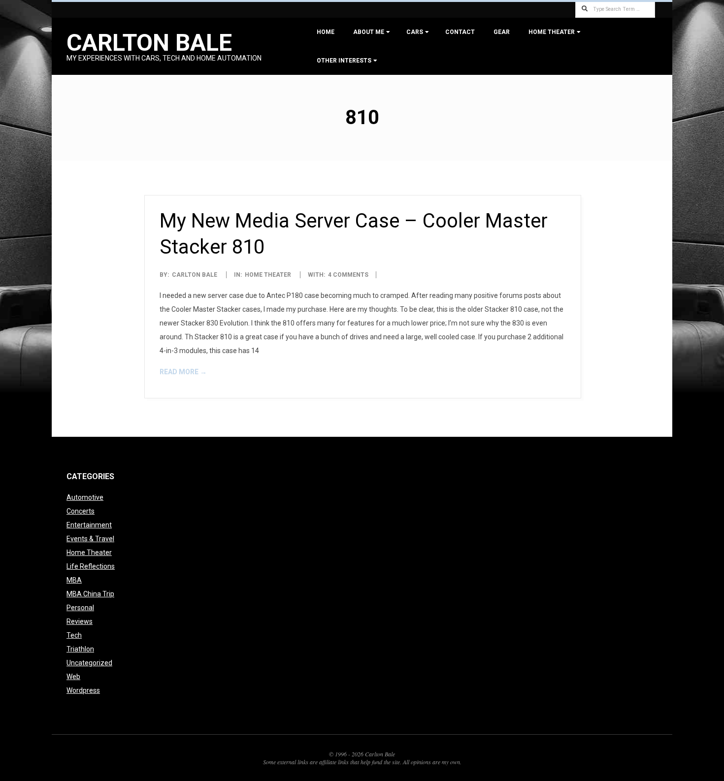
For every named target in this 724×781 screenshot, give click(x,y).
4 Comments (348, 274)
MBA (74, 580)
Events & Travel (90, 539)
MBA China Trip (90, 594)
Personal (80, 608)
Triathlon (80, 649)
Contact (460, 32)
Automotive (84, 497)
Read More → (183, 372)
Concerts (80, 511)
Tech (74, 635)
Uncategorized (89, 663)
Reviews (79, 621)
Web (73, 677)
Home (325, 32)
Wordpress (83, 690)
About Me (368, 32)
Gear (502, 32)
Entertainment (89, 525)
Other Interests (344, 60)
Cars (414, 32)
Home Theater (551, 32)
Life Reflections (90, 566)
